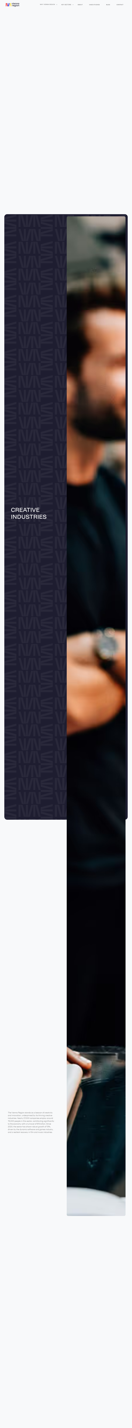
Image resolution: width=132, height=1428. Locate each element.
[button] (48, 4)
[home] (12, 5)
